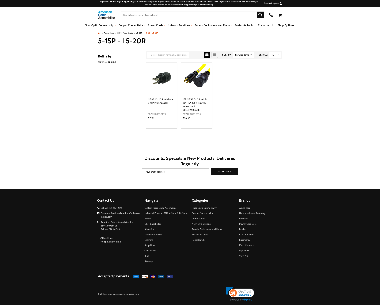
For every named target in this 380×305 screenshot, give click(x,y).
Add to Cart (167, 128)
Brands (244, 200)
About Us (149, 229)
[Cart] (280, 15)
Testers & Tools (244, 25)
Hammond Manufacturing (252, 213)
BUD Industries (247, 234)
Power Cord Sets (247, 223)
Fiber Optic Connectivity (99, 25)
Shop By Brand (286, 25)
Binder (242, 229)
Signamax (244, 250)
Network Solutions (179, 25)
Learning (148, 239)
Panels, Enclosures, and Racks (212, 25)
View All (243, 255)
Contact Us (150, 250)
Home (147, 218)
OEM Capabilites (152, 223)
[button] (240, 293)
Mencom (243, 218)
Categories (200, 200)
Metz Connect (246, 245)
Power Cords (155, 25)
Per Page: (262, 54)
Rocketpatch (265, 25)
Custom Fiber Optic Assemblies (160, 207)
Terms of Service (153, 234)
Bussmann (244, 239)
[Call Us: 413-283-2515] (271, 15)
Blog (146, 255)
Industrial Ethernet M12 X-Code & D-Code (165, 213)
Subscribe (224, 171)
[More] (115, 25)
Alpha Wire (244, 207)
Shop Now (149, 245)
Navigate (151, 200)
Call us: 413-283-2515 (111, 207)
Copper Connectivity (130, 25)
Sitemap (148, 261)
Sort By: (226, 54)
